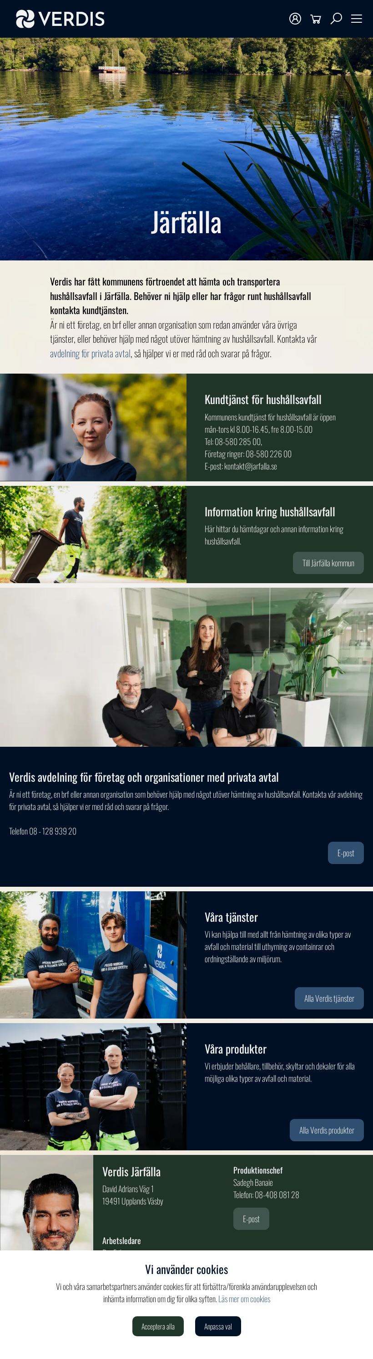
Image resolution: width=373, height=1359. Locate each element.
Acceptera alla (158, 1326)
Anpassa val (218, 1326)
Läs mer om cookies (244, 1298)
